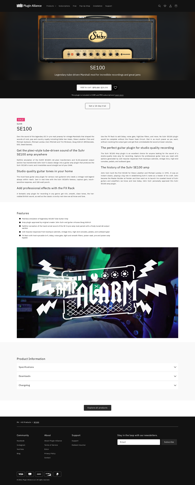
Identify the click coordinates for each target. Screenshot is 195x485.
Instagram (21, 445)
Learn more (119, 95)
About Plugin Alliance (53, 441)
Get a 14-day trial (97, 106)
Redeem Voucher (79, 445)
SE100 (36, 422)
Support (75, 441)
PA (18, 422)
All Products (26, 422)
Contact (47, 457)
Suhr (19, 124)
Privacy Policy (50, 453)
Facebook (20, 441)
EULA (46, 449)
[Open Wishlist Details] (165, 6)
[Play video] (97, 292)
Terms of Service (51, 445)
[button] (51, 6)
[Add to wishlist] (115, 87)
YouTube (20, 449)
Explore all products (98, 408)
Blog (18, 453)
